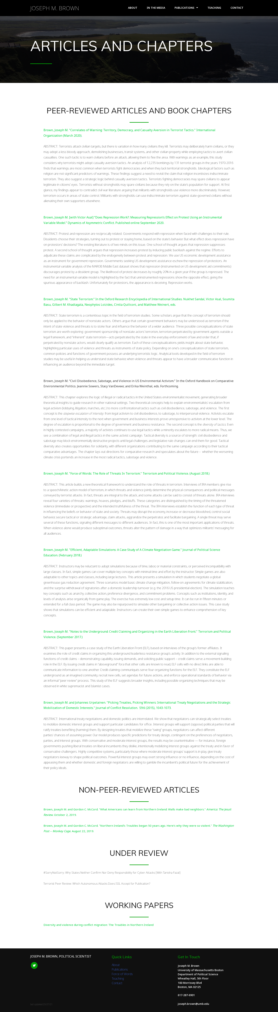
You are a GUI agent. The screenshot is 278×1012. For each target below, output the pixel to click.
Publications (120, 969)
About (116, 965)
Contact (117, 983)
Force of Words (122, 974)
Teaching (118, 978)
